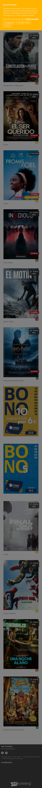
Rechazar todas (23, 22)
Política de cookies (32, 19)
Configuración (9, 22)
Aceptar (7, 26)
